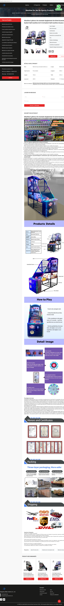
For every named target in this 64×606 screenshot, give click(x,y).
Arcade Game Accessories (7, 55)
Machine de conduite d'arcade (8, 50)
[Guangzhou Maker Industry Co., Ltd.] (4, 5)
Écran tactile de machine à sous (8, 29)
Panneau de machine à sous (7, 26)
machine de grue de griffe (7, 32)
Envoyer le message (34, 105)
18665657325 (14, 71)
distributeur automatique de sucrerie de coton (9, 59)
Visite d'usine (42, 591)
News (51, 589)
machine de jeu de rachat (7, 53)
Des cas (51, 591)
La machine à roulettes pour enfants (9, 42)
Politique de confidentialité (54, 594)
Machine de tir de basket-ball (48, 549)
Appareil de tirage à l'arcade (7, 39)
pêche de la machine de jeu (7, 34)
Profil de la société (43, 589)
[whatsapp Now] (58, 10)
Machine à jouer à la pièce (7, 47)
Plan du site (52, 593)
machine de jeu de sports (21, 13)
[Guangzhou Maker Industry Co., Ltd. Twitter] (53, 51)
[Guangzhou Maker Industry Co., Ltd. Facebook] (50, 51)
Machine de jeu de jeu (6, 37)
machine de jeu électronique (7, 62)
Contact (10, 77)
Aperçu (13, 13)
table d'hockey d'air (34, 549)
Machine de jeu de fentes (7, 24)
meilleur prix (53, 56)
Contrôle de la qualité (43, 593)
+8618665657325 (10, 74)
